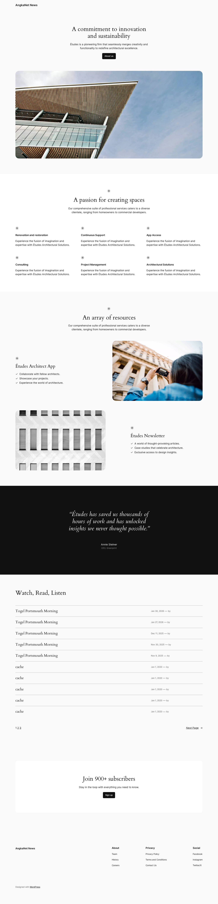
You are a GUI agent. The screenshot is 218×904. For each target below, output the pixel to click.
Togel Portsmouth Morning (36, 611)
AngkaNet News (26, 5)
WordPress (35, 887)
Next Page (194, 727)
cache (19, 667)
